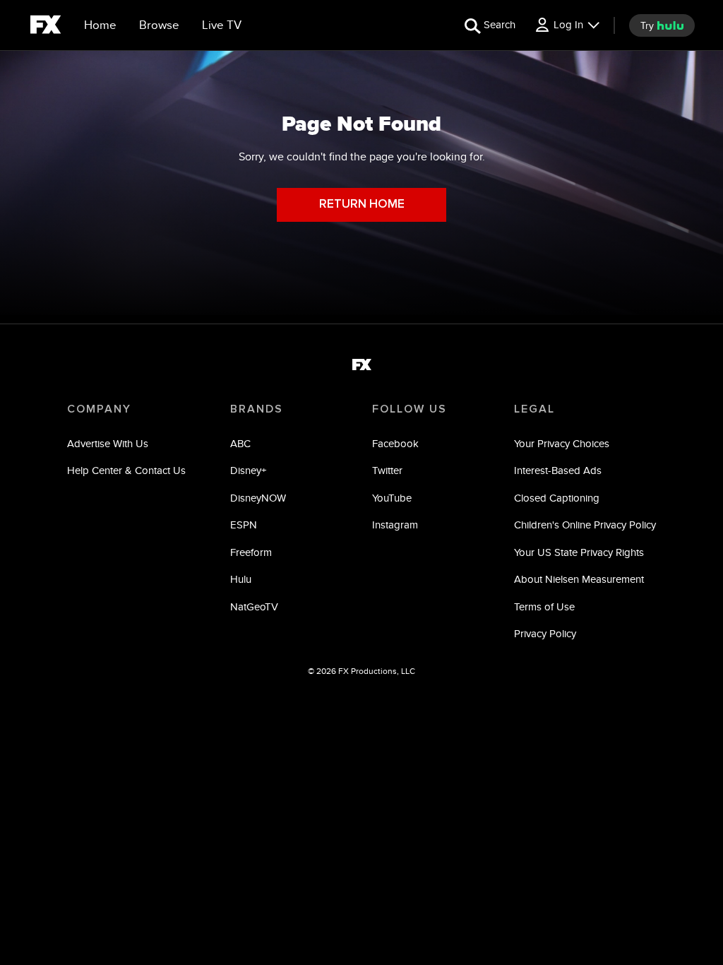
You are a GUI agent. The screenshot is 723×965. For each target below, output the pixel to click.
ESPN (243, 524)
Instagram (395, 524)
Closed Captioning (556, 497)
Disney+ (248, 470)
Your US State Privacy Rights (579, 552)
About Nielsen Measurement (579, 579)
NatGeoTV (254, 606)
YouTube (392, 497)
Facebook (395, 443)
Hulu (240, 579)
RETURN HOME (362, 205)
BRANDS (256, 409)
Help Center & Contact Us (126, 470)
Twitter (387, 470)
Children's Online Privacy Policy (585, 524)
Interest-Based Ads (558, 470)
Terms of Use (544, 606)
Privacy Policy (545, 633)
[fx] (45, 26)
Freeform (251, 552)
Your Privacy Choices (561, 443)
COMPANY (99, 409)
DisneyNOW (258, 497)
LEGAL (534, 409)
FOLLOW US (409, 409)
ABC (240, 443)
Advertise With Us (107, 443)
